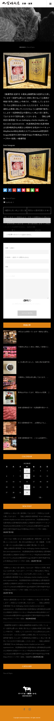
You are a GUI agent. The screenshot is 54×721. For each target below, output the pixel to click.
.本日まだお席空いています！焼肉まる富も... (33, 332)
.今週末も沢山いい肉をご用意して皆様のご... (33, 347)
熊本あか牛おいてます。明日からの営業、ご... (34, 392)
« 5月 (13, 497)
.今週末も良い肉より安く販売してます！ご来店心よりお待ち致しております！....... (15, 211)
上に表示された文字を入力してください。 (27, 304)
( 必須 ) (9, 248)
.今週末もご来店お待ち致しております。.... (33, 377)
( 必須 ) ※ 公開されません (17, 257)
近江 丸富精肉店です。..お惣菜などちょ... (32, 423)
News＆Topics (31, 47)
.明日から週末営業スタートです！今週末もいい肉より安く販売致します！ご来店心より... (39, 211)
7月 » (40, 497)
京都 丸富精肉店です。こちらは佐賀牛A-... (33, 438)
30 (27, 492)
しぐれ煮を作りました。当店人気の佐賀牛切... (34, 362)
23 (27, 487)
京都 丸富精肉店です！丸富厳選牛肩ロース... (33, 408)
